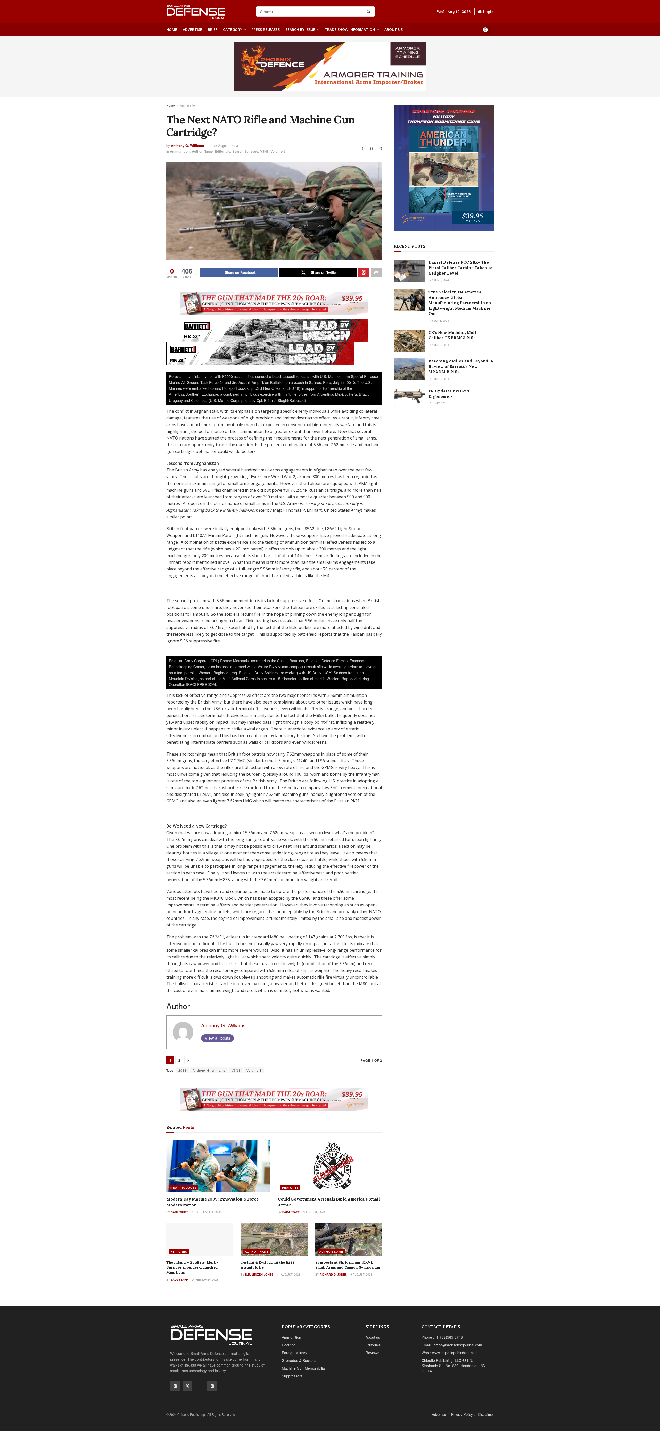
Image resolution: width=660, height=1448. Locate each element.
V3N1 (264, 151)
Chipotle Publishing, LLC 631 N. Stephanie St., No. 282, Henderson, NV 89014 (453, 1365)
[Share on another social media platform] (376, 272)
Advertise (192, 29)
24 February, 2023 (204, 1279)
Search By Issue (300, 29)
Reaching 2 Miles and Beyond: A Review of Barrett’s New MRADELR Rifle (460, 366)
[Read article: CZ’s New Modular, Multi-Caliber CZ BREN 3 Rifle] (409, 341)
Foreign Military (294, 1352)
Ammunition (188, 105)
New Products (183, 1187)
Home (171, 29)
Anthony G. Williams (187, 145)
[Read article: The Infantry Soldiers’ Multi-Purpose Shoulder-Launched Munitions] (199, 1239)
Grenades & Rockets (299, 1360)
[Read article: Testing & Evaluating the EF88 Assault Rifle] (274, 1239)
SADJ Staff (291, 1212)
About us (393, 29)
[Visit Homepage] (207, 11)
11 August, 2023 (288, 1274)
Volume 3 (277, 151)
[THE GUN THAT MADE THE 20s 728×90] (274, 302)
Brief (212, 29)
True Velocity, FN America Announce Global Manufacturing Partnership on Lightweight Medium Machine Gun (459, 302)
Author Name (202, 151)
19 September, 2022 (206, 1212)
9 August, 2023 (313, 1212)
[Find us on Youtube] (200, 1386)
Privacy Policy (462, 1414)
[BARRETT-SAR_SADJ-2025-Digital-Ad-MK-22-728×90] (274, 330)
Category (232, 29)
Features (290, 1187)
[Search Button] (369, 11)
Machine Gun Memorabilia (303, 1368)
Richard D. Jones (333, 1274)
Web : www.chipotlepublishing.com (450, 1352)
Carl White (179, 1212)
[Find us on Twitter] (187, 1386)
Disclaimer (486, 1414)
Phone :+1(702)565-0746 (442, 1337)
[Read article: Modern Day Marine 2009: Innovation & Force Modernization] (218, 1166)
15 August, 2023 (225, 145)
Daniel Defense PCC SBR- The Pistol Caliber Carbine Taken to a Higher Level (460, 268)
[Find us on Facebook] (175, 1386)
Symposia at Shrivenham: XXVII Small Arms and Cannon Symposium (347, 1265)
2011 (182, 1070)
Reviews (372, 1352)
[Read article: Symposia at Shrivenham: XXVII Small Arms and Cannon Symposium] (348, 1239)
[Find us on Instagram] (212, 1386)
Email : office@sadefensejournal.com (452, 1344)
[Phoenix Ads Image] (330, 65)
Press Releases (265, 29)
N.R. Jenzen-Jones (259, 1274)
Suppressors (292, 1375)
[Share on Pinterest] (363, 272)
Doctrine (288, 1344)
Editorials (222, 151)
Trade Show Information (350, 29)
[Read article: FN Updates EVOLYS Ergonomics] (409, 399)
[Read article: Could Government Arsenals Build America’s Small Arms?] (330, 1166)
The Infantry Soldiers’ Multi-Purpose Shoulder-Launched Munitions (192, 1267)
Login (488, 11)
